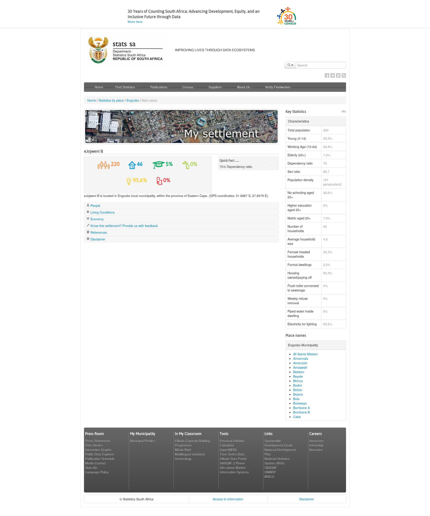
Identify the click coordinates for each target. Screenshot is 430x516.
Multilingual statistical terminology (190, 456)
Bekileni (298, 372)
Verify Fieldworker (277, 87)
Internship (316, 445)
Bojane (298, 394)
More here (135, 22)
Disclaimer (97, 239)
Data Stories (94, 445)
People (95, 205)
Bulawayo (300, 403)
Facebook (327, 75)
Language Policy (97, 472)
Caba (297, 416)
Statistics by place (111, 100)
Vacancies (316, 441)
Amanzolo (300, 363)
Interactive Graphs (98, 449)
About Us (244, 87)
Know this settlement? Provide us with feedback (124, 225)
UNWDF (270, 472)
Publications (159, 87)
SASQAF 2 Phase (232, 463)
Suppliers (216, 87)
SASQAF (270, 467)
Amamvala (300, 358)
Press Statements (97, 441)
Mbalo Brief (183, 449)
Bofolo (297, 390)
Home (99, 87)
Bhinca (298, 381)
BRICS (269, 476)
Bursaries (316, 449)
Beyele (298, 376)
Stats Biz (91, 467)
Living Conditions (102, 212)
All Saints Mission (305, 354)
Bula (296, 398)
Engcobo (133, 100)
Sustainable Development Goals (278, 443)
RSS (344, 75)
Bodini (297, 385)
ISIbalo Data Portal (233, 458)
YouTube (338, 75)
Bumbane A (301, 407)
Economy (97, 219)
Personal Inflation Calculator (232, 443)
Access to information (228, 499)
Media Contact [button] (95, 463)
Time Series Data (232, 454)
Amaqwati (300, 367)
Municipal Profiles (142, 441)
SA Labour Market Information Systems (234, 469)
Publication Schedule (100, 458)
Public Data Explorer (99, 454)
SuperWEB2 (228, 449)
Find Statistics (125, 87)
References (98, 232)
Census (188, 87)
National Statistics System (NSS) (277, 460)
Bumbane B (301, 412)
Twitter (332, 75)
